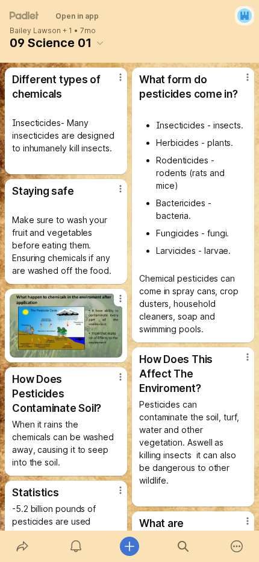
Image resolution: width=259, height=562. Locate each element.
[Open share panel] (22, 546)
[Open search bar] (183, 546)
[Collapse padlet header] (100, 42)
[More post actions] (112, 82)
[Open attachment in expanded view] (66, 326)
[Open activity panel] (75, 546)
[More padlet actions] (237, 546)
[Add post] (129, 546)
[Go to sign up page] (244, 15)
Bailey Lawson (35, 31)
